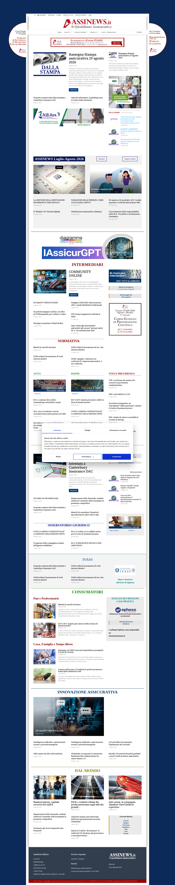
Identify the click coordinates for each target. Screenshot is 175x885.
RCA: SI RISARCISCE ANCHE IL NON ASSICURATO (86, 544)
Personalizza (86, 457)
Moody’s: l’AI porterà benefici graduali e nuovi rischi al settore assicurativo (124, 754)
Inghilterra (126, 827)
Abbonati (102, 159)
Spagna (126, 823)
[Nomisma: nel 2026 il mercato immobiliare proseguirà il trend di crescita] (44, 656)
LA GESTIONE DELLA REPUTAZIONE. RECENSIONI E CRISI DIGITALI (49, 201)
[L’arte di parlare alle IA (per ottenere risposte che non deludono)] (114, 141)
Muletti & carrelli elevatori (44, 347)
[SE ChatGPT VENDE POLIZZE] (68, 716)
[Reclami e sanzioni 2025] (116, 179)
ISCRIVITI (37, 394)
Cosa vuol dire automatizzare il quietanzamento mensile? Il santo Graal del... (131, 498)
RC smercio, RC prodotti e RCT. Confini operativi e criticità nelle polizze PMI (125, 201)
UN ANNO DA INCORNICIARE (45, 498)
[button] (138, 32)
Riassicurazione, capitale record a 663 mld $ (46, 803)
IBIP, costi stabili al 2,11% (119, 394)
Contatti (58, 15)
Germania (126, 825)
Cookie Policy (37, 871)
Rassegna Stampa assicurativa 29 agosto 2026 (86, 58)
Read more (73, 90)
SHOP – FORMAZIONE (108, 32)
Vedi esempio (114, 530)
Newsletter (43, 15)
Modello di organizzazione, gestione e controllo (49, 874)
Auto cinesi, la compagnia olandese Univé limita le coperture (122, 804)
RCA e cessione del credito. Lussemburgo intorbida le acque (47, 400)
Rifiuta (58, 457)
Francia (126, 821)
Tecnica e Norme (80, 32)
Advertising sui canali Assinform (81, 868)
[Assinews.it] (87, 23)
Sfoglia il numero (129, 159)
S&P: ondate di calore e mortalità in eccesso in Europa (123, 418)
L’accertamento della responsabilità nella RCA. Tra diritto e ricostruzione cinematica (124, 214)
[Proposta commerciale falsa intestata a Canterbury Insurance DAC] (49, 466)
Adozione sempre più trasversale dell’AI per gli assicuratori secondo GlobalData (85, 819)
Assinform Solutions (80, 15)
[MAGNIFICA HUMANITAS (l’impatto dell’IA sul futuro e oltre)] (114, 131)
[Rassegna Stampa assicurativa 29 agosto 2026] (49, 64)
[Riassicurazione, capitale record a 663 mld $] (49, 787)
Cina (126, 831)
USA (126, 829)
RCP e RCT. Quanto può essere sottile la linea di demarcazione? (87, 400)
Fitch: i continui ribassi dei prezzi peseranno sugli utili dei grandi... (87, 804)
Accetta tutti (116, 457)
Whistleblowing (38, 862)
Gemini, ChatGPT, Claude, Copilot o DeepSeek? (130, 487)
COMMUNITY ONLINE (80, 273)
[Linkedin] (38, 15)
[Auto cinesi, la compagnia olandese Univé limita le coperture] (125, 787)
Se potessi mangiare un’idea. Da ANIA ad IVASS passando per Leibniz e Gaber (49, 312)
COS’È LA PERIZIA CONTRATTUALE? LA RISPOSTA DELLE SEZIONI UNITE (86, 412)
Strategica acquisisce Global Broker (48, 323)
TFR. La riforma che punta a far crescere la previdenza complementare (122, 382)
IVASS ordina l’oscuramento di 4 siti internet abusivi (48, 357)
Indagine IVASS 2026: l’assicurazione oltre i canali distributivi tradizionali (86, 303)
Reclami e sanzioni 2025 (102, 189)
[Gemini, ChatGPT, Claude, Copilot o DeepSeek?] (114, 488)
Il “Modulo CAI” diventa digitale (46, 211)
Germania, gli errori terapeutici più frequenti (48, 829)
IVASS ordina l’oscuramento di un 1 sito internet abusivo (87, 348)
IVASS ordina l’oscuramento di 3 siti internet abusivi (85, 566)
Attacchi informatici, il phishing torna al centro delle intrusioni (87, 98)
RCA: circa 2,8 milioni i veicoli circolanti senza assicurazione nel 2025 (49, 412)
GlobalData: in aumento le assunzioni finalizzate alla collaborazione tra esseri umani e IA (86, 756)
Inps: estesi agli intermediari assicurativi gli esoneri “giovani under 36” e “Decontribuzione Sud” (87, 328)
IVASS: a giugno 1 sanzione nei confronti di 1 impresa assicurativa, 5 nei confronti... (86, 361)
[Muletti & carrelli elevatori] (44, 611)
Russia (126, 833)
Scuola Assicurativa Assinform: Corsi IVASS (85, 871)
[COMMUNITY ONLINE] (49, 281)
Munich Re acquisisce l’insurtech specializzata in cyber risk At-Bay (85, 513)
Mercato (93, 32)
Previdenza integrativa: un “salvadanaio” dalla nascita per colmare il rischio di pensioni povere (125, 405)
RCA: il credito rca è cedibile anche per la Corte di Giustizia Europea (86, 532)
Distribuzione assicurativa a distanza (86, 211)
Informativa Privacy (39, 868)
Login (90, 15)
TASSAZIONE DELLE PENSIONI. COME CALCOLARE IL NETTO (87, 201)
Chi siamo (36, 859)
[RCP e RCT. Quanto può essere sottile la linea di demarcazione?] (44, 630)
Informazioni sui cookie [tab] (117, 430)
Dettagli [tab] (87, 430)
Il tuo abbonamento (115, 867)
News (60, 32)
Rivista (67, 32)
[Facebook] (34, 15)
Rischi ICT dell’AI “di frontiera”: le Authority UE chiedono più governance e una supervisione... (87, 833)
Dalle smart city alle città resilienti (47, 753)
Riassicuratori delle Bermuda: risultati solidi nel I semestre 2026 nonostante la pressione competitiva (87, 500)
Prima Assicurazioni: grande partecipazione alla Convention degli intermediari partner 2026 (131, 120)
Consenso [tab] (57, 430)
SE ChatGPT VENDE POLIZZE (45, 302)
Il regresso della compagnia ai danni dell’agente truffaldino (48, 544)
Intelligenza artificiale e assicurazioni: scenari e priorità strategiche (49, 743)
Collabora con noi (68, 15)
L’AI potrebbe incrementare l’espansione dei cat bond (120, 743)
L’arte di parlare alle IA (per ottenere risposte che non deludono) (130, 141)
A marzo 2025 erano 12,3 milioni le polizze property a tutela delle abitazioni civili (80, 670)
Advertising (51, 15)
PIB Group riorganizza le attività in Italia (85, 315)
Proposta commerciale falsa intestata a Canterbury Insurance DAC (49, 98)
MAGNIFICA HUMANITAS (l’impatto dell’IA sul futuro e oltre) (131, 131)
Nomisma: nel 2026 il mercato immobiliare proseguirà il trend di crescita (80, 651)
